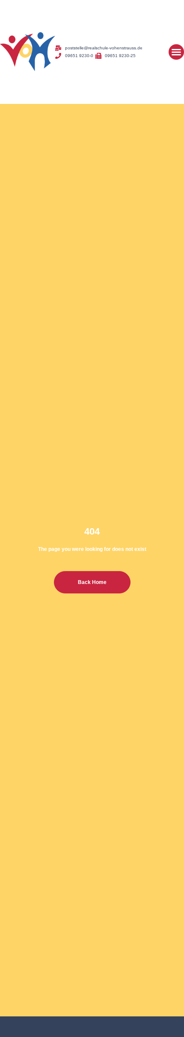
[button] (176, 52)
